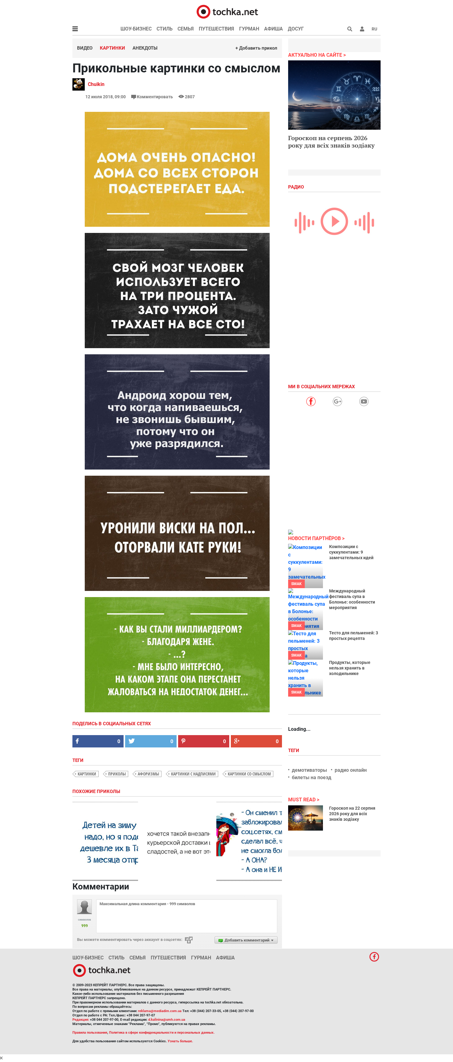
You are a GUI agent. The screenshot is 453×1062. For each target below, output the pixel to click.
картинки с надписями (193, 774)
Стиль (165, 29)
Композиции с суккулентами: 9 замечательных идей (351, 552)
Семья (186, 29)
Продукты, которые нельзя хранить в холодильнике (349, 668)
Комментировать (155, 96)
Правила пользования (89, 1033)
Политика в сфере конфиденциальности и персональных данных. (161, 1033)
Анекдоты (145, 48)
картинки (87, 774)
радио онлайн (351, 770)
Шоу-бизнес (136, 29)
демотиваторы (309, 770)
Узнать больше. (180, 1041)
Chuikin (96, 84)
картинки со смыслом (249, 774)
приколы (117, 774)
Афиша (273, 29)
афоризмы (148, 774)
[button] (362, 29)
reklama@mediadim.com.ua (160, 1011)
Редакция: (80, 1020)
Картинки (112, 48)
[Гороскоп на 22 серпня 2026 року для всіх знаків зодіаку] (305, 818)
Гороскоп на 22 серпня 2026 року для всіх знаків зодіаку (352, 814)
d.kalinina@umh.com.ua (166, 1020)
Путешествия (216, 29)
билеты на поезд (311, 777)
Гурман (249, 29)
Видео (84, 48)
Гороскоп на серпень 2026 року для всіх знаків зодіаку (331, 141)
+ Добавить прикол (256, 48)
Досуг (296, 29)
